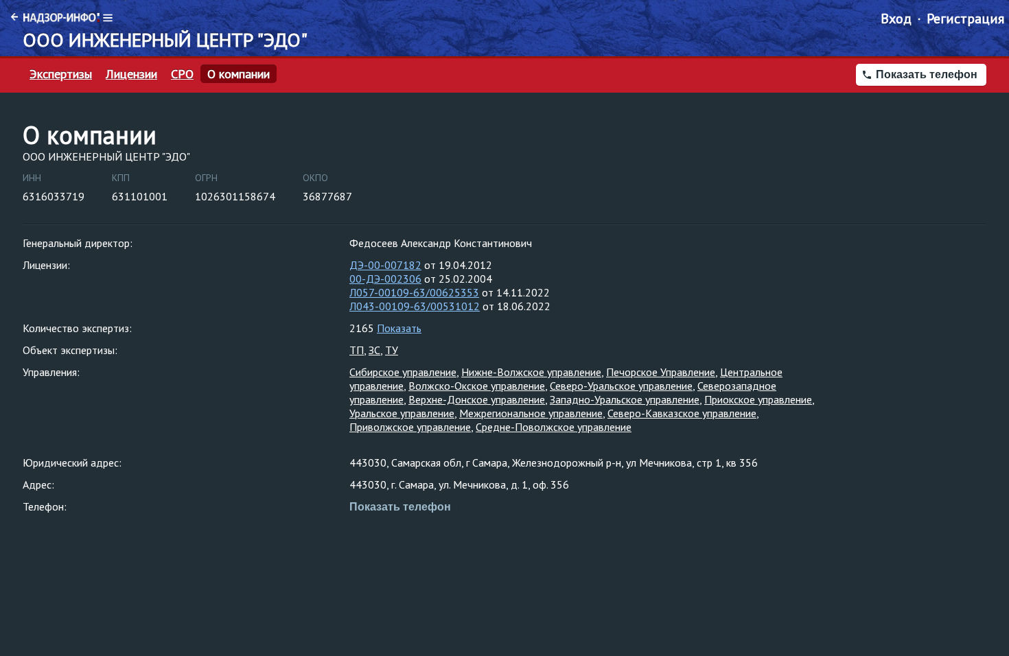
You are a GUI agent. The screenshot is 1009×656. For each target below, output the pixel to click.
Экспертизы (61, 74)
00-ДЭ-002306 (385, 278)
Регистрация (965, 18)
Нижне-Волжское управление (531, 372)
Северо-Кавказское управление (681, 413)
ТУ (391, 350)
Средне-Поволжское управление (553, 427)
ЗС (374, 350)
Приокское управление (758, 399)
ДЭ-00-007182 (385, 265)
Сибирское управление (402, 372)
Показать (399, 328)
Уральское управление (401, 413)
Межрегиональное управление (531, 413)
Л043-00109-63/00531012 (414, 306)
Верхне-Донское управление (476, 399)
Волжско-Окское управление (476, 386)
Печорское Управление (660, 372)
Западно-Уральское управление (624, 399)
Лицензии (131, 74)
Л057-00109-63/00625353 (414, 292)
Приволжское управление (410, 427)
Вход (896, 18)
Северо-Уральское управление (621, 386)
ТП (356, 350)
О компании (238, 74)
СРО (182, 74)
